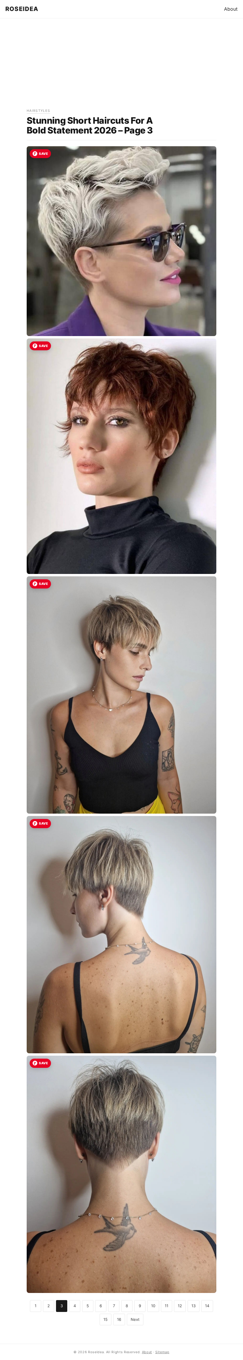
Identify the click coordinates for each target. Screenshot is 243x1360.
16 (119, 1319)
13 (193, 1305)
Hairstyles (38, 111)
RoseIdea (22, 8)
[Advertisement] (121, 66)
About (231, 9)
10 (153, 1305)
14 (207, 1305)
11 (166, 1305)
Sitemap (162, 1352)
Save (43, 154)
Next (135, 1319)
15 (105, 1319)
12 (180, 1305)
